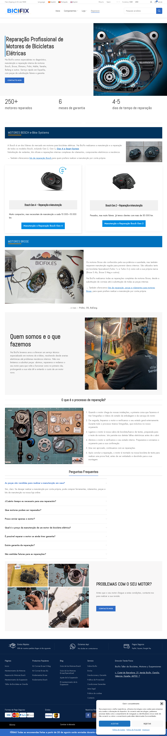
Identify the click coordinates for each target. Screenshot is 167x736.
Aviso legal (91, 688)
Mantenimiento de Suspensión (16, 679)
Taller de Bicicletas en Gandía (16, 684)
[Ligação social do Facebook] (88, 715)
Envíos (89, 670)
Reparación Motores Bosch (15, 675)
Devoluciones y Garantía (96, 675)
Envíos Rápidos (23, 644)
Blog (61, 660)
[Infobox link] (83, 646)
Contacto (90, 697)
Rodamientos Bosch (39, 679)
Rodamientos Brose (39, 675)
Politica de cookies (94, 693)
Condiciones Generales (96, 684)
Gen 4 (60, 148)
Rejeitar (147, 723)
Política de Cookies (118, 730)
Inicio (7, 666)
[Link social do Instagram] (94, 715)
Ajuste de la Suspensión (69, 677)
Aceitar (114, 723)
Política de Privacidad (133, 730)
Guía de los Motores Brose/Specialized (68, 671)
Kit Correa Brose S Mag (41, 666)
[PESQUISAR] (159, 11)
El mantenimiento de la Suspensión (68, 683)
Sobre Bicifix (92, 666)
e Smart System (71, 148)
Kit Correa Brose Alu (40, 670)
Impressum (146, 730)
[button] (161, 703)
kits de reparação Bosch (41, 158)
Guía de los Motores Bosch (70, 666)
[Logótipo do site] (18, 10)
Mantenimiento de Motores (15, 670)
